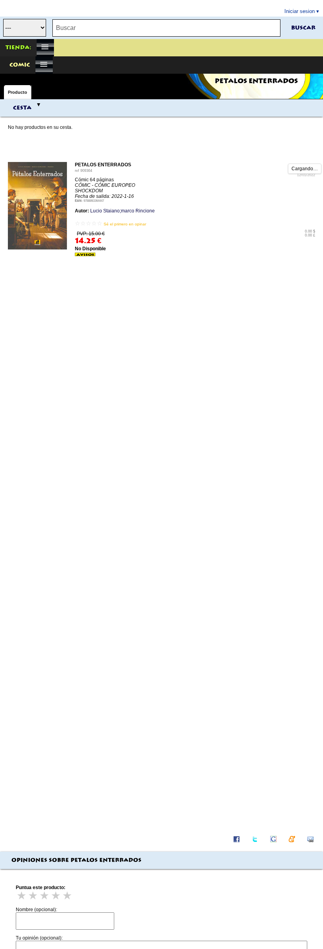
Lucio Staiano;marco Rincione (122, 211)
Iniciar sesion (299, 11)
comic (19, 65)
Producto (17, 92)
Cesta (22, 108)
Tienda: (18, 47)
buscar (303, 28)
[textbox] (166, 28)
